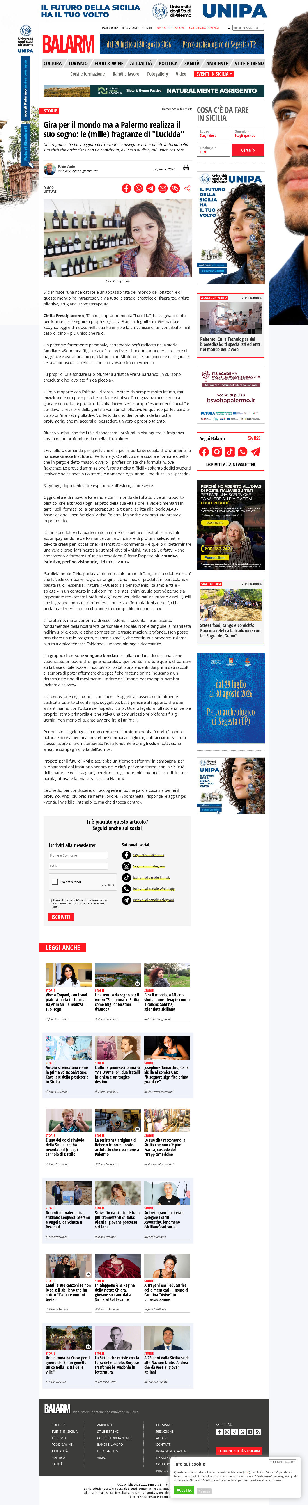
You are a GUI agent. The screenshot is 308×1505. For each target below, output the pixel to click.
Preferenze (204, 1491)
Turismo (59, 1438)
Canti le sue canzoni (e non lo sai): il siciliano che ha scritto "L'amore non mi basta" (68, 1292)
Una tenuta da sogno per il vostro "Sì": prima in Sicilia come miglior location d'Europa (117, 1002)
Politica (58, 1457)
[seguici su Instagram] (227, 1432)
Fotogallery (157, 74)
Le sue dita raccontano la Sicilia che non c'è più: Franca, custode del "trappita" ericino (165, 1147)
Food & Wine (62, 1444)
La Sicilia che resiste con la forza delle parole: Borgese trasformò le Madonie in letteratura (117, 1365)
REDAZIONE (130, 28)
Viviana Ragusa (58, 1309)
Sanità (57, 1464)
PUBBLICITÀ (110, 28)
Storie (188, 109)
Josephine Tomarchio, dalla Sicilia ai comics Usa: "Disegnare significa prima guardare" (166, 1075)
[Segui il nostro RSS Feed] (257, 1432)
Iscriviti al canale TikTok (151, 877)
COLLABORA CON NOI (204, 28)
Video (181, 74)
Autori (162, 1438)
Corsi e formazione (87, 74)
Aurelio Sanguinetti (159, 1019)
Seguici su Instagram (149, 866)
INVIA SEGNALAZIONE (170, 28)
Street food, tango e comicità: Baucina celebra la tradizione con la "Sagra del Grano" (230, 630)
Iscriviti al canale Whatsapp (154, 888)
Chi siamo (164, 1425)
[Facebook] (126, 854)
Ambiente (105, 1425)
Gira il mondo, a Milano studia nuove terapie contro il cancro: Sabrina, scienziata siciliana (167, 1002)
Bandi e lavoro (126, 74)
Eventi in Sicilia (65, 1431)
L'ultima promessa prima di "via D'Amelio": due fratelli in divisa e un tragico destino (117, 1075)
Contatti (163, 1444)
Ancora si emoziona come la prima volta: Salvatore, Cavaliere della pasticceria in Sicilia (67, 1075)
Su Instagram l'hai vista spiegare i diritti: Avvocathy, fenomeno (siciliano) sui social (164, 1220)
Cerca (246, 150)
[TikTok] (126, 877)
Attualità (177, 109)
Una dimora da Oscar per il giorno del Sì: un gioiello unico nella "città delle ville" (68, 1365)
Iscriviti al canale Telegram (153, 900)
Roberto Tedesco (108, 1309)
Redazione (165, 1431)
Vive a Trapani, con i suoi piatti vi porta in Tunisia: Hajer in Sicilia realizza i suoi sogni (66, 1002)
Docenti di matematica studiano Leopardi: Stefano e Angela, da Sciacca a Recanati (68, 1220)
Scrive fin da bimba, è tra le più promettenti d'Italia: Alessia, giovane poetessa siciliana (117, 1220)
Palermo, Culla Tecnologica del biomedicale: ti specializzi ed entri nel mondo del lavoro (231, 344)
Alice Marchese (156, 1237)
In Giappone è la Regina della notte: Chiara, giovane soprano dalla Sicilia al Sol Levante (115, 1292)
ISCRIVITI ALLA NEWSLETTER (230, 464)
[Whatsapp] (126, 888)
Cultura (59, 1425)
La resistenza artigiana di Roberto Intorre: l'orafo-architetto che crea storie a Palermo (117, 1147)
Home (166, 109)
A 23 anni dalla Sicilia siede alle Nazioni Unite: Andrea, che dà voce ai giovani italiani (167, 1365)
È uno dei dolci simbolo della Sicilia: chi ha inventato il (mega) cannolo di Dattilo (65, 1147)
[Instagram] (126, 866)
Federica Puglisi (157, 1382)
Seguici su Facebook (148, 854)
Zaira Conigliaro (108, 1019)
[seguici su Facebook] (219, 1432)
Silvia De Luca (57, 1382)
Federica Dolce (58, 1237)
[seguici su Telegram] (250, 1432)
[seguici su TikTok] (234, 1432)
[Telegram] (126, 900)
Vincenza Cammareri (160, 1092)
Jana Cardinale (58, 1019)
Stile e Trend (108, 1431)
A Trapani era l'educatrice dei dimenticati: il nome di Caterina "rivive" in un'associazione (166, 1292)
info (246, 1472)
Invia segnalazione (172, 1451)
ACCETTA (184, 1490)
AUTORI (147, 28)
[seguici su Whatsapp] (242, 1432)
